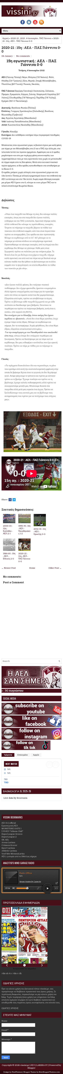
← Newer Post (9, 568)
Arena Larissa (8, 842)
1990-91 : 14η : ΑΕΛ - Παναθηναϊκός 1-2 (24, 530)
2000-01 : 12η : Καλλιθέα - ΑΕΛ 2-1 (8, 530)
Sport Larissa (8, 848)
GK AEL (5, 840)
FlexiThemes (17, 1072)
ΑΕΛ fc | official (9, 823)
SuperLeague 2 (9, 837)
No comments (23, 56)
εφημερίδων (32, 968)
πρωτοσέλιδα (20, 968)
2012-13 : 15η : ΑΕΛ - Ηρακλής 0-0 (40, 531)
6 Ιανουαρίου (32, 38)
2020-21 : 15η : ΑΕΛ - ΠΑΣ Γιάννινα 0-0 (31, 49)
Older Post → (54, 568)
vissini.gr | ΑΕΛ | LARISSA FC (34, 1065)
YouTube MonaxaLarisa (13, 854)
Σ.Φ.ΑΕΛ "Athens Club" (12, 831)
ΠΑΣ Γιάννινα (45, 38)
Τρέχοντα (8, 755)
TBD (6, 782)
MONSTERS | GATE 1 (11, 828)
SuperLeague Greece (12, 834)
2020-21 (15, 38)
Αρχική (5, 38)
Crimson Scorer (9, 845)
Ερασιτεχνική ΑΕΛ (10, 826)
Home (32, 568)
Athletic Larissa (9, 851)
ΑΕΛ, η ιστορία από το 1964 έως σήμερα (19, 856)
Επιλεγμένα (22, 755)
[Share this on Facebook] (10, 499)
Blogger (31, 1068)
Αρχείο (36, 755)
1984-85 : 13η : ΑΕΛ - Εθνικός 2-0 (9, 556)
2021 (22, 38)
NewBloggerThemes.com (49, 1072)
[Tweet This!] (14, 499)
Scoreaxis (22, 798)
